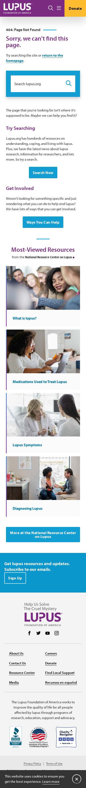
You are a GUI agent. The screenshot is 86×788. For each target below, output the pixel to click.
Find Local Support (60, 672)
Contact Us (17, 663)
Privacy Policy (32, 763)
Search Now (43, 172)
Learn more (50, 781)
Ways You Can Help (43, 222)
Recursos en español (61, 682)
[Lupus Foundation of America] (18, 8)
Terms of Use (54, 763)
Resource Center (22, 672)
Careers (51, 653)
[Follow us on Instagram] (56, 633)
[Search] (50, 8)
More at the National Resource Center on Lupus (43, 534)
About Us (16, 653)
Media (14, 682)
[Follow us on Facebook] (29, 633)
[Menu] (59, 8)
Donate (75, 8)
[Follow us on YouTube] (47, 633)
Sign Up (15, 578)
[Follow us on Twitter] (38, 633)
